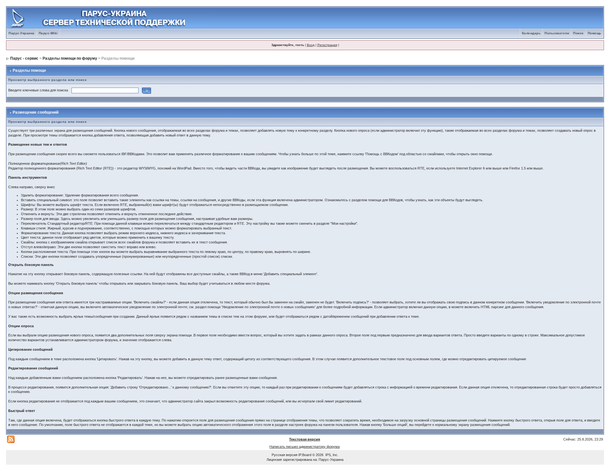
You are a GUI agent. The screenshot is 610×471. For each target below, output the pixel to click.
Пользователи (557, 33)
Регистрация (327, 45)
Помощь (594, 33)
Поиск (578, 33)
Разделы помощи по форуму (70, 58)
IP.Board (304, 455)
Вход (311, 45)
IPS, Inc (331, 455)
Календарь (531, 33)
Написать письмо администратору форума (304, 446)
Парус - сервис (24, 58)
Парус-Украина (22, 33)
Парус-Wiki (48, 33)
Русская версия (284, 455)
